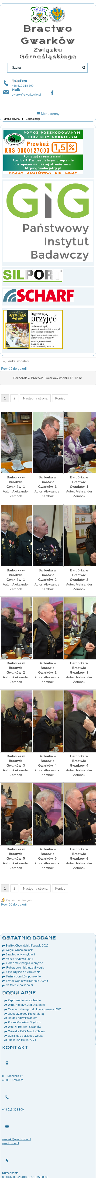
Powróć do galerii (14, 368)
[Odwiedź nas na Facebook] (52, 92)
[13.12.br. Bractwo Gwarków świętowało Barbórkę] (79, 443)
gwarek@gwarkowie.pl (26, 94)
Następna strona (35, 398)
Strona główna (11, 118)
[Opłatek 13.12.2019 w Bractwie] (16, 536)
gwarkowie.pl (10, 1143)
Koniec (60, 398)
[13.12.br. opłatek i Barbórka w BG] (16, 443)
